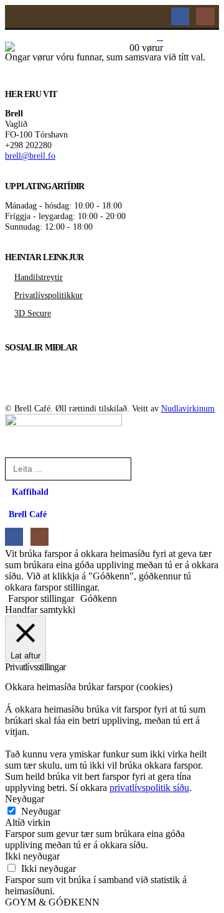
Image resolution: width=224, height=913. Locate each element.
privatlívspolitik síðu (149, 787)
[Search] (147, 468)
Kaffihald (30, 492)
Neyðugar (40, 811)
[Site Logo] (67, 70)
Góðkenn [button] (98, 598)
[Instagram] (205, 16)
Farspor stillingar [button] (41, 598)
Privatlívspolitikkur (48, 295)
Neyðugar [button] (24, 799)
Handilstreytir (38, 277)
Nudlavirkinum (188, 408)
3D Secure (32, 313)
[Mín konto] (160, 37)
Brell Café (28, 514)
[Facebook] (180, 16)
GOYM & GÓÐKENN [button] (52, 902)
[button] (155, 99)
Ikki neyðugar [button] (32, 856)
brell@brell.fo (30, 156)
